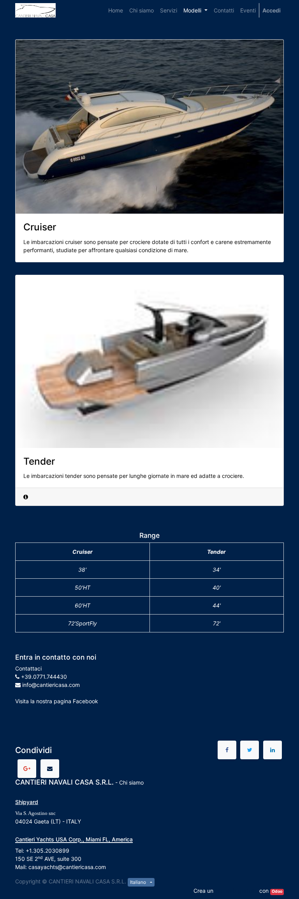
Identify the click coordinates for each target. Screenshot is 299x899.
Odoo (277, 891)
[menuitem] (115, 10)
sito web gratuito (236, 890)
